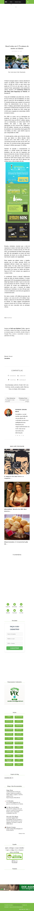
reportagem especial (9, 760)
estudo (12, 387)
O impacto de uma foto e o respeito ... (14, 477)
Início (6, 1)
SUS (19, 389)
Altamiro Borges (11, 827)
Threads (21, 606)
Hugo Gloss (9, 790)
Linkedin (22, 375)
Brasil (20, 385)
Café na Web (9, 733)
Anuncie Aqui (18, 1)
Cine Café (19, 733)
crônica (19, 738)
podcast (9, 755)
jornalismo (9, 751)
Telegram (14, 612)
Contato (19, 7)
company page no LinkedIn (12, 332)
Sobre (11, 1)
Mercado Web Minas (12, 816)
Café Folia (19, 721)
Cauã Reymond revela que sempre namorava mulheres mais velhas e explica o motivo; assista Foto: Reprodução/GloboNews (14, 794)
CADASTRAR (14, 648)
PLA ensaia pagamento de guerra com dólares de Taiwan (14, 803)
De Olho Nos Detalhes (12, 807)
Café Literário (9, 725)
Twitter (8, 330)
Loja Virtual (7, 4)
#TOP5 (9, 716)
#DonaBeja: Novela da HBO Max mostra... (15, 510)
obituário (19, 751)
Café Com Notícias (17, 905)
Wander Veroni (8, 356)
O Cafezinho (10, 801)
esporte (19, 746)
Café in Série (19, 729)
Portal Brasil (9, 317)
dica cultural (9, 742)
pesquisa (17, 387)
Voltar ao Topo (24, 909)
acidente (16, 385)
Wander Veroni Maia (21, 410)
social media (9, 764)
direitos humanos (19, 742)
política (18, 755)
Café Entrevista (9, 721)
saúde (22, 387)
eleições (9, 746)
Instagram (14, 606)
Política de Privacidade (10, 7)
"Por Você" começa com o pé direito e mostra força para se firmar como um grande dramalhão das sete (14, 811)
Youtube (21, 612)
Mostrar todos (22, 833)
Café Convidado (18, 716)
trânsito (23, 389)
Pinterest (22, 380)
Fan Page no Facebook (20, 330)
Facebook (13, 375)
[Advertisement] (17, 24)
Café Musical (19, 725)
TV (9, 738)
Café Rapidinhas (9, 729)
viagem (19, 764)
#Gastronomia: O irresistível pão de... (16, 543)
